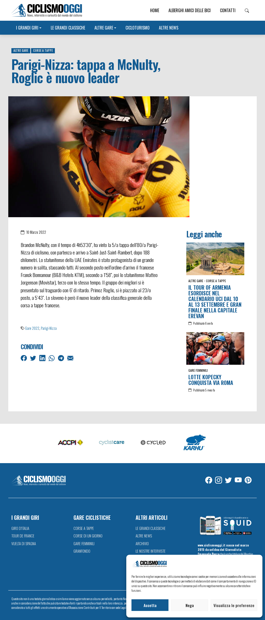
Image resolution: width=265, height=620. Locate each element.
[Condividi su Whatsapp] (52, 357)
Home (154, 10)
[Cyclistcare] (111, 443)
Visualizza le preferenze (234, 605)
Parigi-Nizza (49, 328)
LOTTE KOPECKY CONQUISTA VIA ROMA (210, 379)
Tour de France (22, 535)
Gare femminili (198, 370)
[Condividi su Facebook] (24, 357)
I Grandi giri (27, 28)
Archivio (142, 543)
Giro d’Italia (20, 528)
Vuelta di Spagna (23, 543)
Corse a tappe (43, 50)
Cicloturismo (138, 28)
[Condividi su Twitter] (33, 357)
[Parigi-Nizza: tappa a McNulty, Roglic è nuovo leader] (98, 156)
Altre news (168, 28)
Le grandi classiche (68, 28)
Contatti (227, 10)
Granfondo (81, 551)
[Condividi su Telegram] (61, 357)
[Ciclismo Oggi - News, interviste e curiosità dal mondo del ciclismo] (46, 10)
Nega (190, 605)
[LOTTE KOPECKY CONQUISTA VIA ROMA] (215, 348)
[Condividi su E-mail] (70, 357)
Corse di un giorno (87, 535)
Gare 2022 (32, 328)
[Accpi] (70, 443)
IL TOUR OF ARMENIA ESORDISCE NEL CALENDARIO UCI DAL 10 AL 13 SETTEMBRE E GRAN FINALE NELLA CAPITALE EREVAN (214, 301)
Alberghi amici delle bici (189, 10)
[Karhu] (194, 443)
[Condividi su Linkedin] (42, 357)
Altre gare (103, 28)
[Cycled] (153, 443)
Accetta (150, 605)
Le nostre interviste (151, 551)
